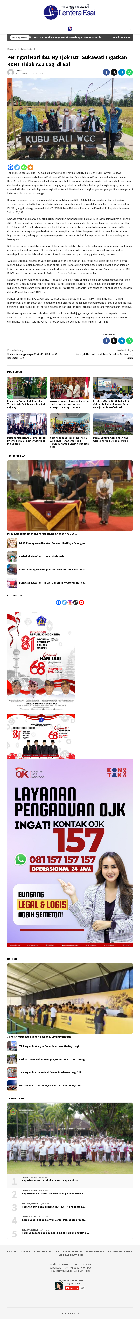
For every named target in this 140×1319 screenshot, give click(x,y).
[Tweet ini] (114, 72)
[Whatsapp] (24, 167)
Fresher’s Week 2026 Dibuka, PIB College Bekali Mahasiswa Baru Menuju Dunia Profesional (111, 404)
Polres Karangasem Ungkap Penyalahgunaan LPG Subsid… (53, 569)
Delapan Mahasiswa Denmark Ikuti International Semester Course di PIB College (26, 440)
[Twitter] (17, 167)
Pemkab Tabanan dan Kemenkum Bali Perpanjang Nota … (55, 1232)
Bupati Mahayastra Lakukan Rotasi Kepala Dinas (50, 1180)
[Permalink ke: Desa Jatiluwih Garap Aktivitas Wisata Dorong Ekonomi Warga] (113, 424)
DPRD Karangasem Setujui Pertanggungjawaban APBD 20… (42, 533)
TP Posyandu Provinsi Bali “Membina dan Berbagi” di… (51, 1072)
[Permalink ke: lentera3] (10, 71)
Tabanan (26, 1203)
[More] (30, 167)
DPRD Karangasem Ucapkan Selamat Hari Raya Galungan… (53, 543)
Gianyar (26, 1177)
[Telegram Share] (121, 72)
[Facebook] (10, 167)
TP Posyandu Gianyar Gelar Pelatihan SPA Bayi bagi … (50, 1046)
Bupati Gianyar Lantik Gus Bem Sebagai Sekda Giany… (53, 1193)
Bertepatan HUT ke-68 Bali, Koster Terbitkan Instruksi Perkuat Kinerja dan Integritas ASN (69, 404)
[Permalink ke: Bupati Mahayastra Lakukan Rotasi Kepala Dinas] (70, 1138)
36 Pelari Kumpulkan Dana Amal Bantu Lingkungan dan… (40, 1036)
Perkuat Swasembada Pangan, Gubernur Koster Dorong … (53, 1059)
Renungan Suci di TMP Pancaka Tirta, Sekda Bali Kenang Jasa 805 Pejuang (26, 404)
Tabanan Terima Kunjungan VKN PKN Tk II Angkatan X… (54, 1206)
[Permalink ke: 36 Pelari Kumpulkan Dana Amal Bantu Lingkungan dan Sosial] (70, 998)
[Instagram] (70, 602)
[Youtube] (81, 602)
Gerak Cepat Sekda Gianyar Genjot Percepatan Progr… (54, 1219)
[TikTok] (75, 602)
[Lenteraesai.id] (70, 28)
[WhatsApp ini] (129, 72)
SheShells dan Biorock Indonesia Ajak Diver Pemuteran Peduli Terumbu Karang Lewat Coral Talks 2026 (69, 442)
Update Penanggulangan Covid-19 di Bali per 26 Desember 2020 (32, 354)
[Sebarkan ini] (106, 72)
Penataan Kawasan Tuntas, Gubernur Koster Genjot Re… (52, 582)
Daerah (33, 1177)
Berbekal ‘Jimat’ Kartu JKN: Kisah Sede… (43, 556)
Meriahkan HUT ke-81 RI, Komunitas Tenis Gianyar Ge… (51, 1085)
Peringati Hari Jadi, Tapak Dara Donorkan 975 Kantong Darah (104, 354)
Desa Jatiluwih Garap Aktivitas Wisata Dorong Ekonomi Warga (110, 439)
